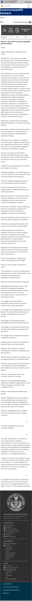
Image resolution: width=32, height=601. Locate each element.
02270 (4, 37)
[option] (16, 2)
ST (17, 37)
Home (2, 17)
